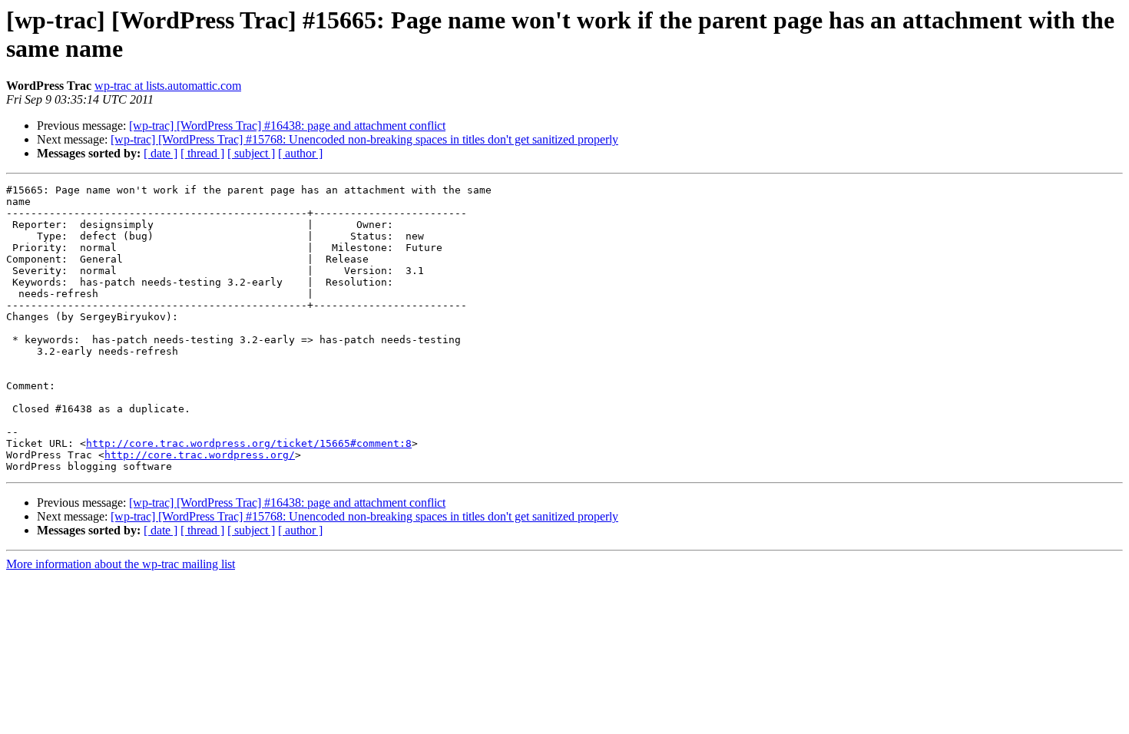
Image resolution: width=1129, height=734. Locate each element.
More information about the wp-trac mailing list (120, 563)
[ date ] (160, 153)
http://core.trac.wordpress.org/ (199, 455)
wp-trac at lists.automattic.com (167, 85)
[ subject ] (251, 153)
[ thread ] (202, 153)
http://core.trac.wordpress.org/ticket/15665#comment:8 (249, 443)
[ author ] (300, 153)
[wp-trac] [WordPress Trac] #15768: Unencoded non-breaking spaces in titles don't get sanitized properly (364, 139)
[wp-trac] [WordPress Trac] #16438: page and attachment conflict (287, 125)
